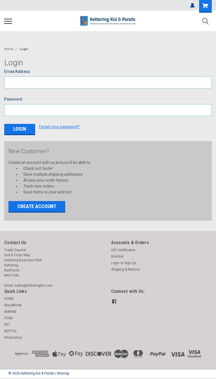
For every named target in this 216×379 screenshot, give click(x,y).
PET (7, 325)
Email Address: (17, 71)
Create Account (36, 206)
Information (13, 338)
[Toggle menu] (8, 21)
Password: (13, 99)
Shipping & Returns (125, 269)
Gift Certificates (123, 250)
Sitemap (63, 373)
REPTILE (10, 331)
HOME (9, 299)
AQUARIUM (13, 305)
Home (9, 49)
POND (8, 318)
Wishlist (117, 256)
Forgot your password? (59, 126)
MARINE (10, 312)
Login (24, 49)
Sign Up (130, 263)
